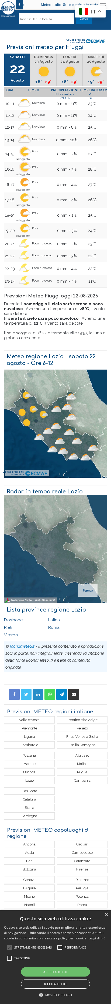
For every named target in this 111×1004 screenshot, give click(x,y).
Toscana (29, 755)
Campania (82, 780)
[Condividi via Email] (73, 694)
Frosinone (13, 619)
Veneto (82, 728)
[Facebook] (14, 694)
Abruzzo (82, 755)
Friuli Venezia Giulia (82, 737)
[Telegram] (61, 694)
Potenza (82, 896)
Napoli (29, 905)
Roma (54, 627)
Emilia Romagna (82, 745)
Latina (54, 619)
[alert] (55, 957)
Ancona (29, 844)
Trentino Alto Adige (82, 720)
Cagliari (82, 844)
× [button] (106, 915)
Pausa (88, 590)
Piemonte (29, 728)
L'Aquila (29, 888)
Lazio (29, 780)
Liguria (29, 737)
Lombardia (29, 745)
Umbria (29, 772)
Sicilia (29, 808)
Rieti (8, 627)
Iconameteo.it (22, 646)
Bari (29, 861)
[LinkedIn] (38, 694)
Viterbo (11, 635)
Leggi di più (97, 938)
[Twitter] (26, 694)
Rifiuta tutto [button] (55, 984)
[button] (55, 995)
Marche (29, 764)
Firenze (82, 869)
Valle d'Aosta (29, 720)
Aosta (29, 853)
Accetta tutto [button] (55, 972)
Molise (82, 764)
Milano (29, 896)
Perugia (82, 888)
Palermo (82, 880)
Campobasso (82, 853)
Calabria (29, 799)
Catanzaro (82, 861)
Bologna (29, 869)
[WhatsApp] (49, 694)
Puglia (82, 772)
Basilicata (29, 791)
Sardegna (29, 816)
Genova (29, 880)
